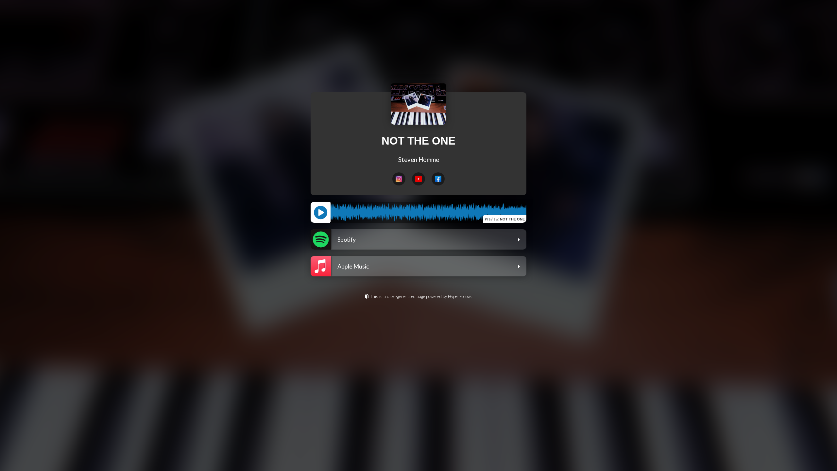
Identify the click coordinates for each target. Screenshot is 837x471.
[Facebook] (438, 178)
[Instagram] (398, 178)
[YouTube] (418, 178)
